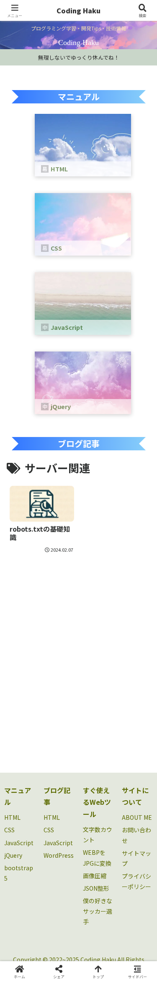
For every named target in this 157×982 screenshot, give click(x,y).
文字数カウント (97, 834)
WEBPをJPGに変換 (97, 857)
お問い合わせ (136, 835)
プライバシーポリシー (136, 881)
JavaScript (18, 843)
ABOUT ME (137, 817)
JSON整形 (96, 888)
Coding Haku (78, 10)
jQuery (13, 855)
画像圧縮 (94, 875)
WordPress (59, 855)
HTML (12, 817)
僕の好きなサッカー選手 (97, 911)
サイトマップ (136, 858)
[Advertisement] (78, 657)
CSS (9, 830)
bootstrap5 (18, 873)
